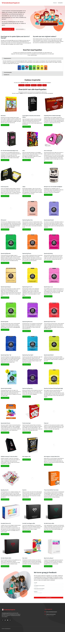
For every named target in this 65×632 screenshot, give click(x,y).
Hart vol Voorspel (48, 150)
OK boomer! (3, 220)
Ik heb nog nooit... (5, 186)
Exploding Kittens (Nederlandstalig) (52, 115)
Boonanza (3, 115)
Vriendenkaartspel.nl (10, 3)
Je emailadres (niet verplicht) (39, 585)
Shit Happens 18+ (26, 456)
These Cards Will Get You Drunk (51, 490)
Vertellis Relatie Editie (6, 558)
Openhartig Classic (26, 253)
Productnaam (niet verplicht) (39, 588)
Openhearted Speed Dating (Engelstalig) (53, 388)
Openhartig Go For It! (27, 286)
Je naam (35, 582)
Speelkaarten (6, 74)
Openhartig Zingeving (27, 388)
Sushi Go (24, 490)
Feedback (35, 591)
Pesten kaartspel (26, 423)
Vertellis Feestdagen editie (28, 523)
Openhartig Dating (48, 253)
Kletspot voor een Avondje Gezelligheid (53, 186)
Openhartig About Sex (27, 220)
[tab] (32, 58)
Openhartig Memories (27, 321)
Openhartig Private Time (49, 321)
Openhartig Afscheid (49, 220)
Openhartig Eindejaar (6, 286)
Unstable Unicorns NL (6, 523)
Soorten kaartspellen (20, 29)
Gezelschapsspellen (8, 72)
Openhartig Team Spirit (27, 355)
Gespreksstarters (7, 58)
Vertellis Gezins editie (49, 523)
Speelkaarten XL (5, 490)
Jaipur (23, 186)
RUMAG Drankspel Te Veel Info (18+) (9, 456)
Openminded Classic (5, 423)
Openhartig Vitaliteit (49, 355)
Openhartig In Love (48, 286)
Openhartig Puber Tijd (6, 355)
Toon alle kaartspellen (7, 29)
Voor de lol (24, 558)
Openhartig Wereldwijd (6, 388)
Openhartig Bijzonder (6, 253)
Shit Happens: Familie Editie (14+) (52, 456)
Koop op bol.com (26, 126)
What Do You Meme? (48, 558)
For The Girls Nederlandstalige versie (9, 150)
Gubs (23, 150)
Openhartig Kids (4, 321)
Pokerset (46, 423)
